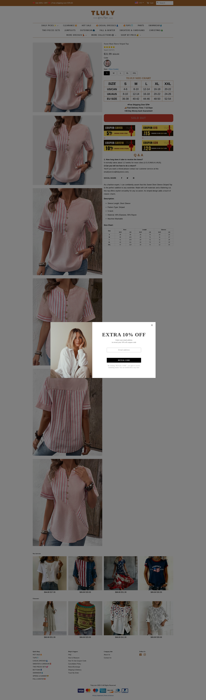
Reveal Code (124, 360)
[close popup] (152, 325)
